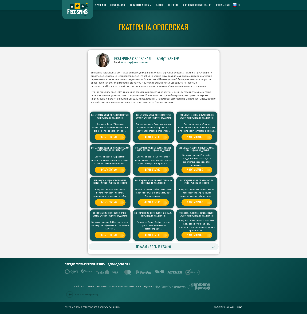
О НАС (239, 307)
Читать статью (108, 137)
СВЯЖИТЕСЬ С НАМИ (224, 307)
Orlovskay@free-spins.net (134, 62)
